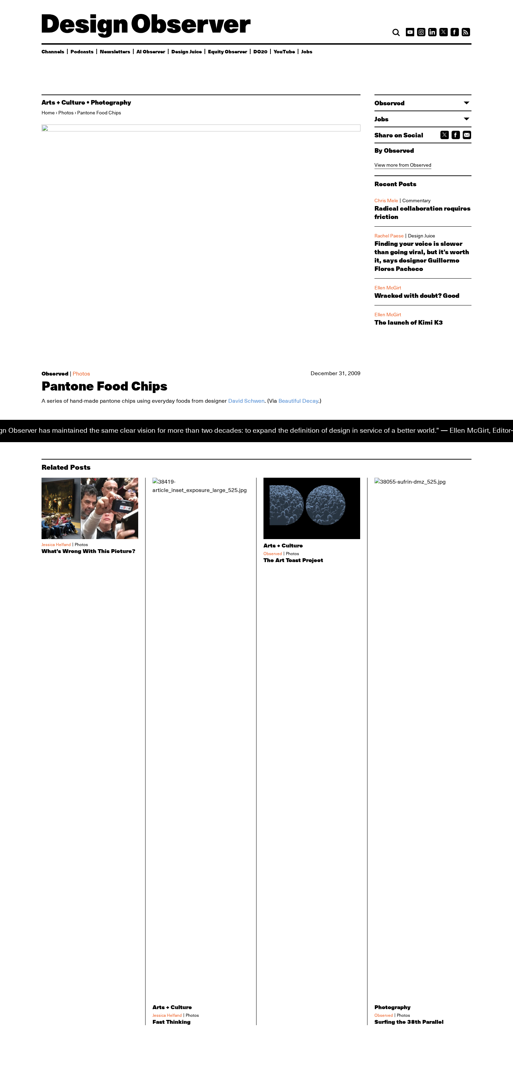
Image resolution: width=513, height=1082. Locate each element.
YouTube (284, 51)
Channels (53, 51)
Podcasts (82, 51)
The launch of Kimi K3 (408, 322)
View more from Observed (402, 165)
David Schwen (246, 401)
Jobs (306, 51)
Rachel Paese (389, 236)
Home (48, 112)
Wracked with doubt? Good (416, 295)
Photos (66, 112)
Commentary (416, 200)
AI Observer (150, 51)
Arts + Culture (63, 102)
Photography (111, 102)
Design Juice (186, 51)
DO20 (260, 51)
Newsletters (115, 51)
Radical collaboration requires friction (422, 212)
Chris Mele (386, 200)
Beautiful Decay (298, 401)
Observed (55, 373)
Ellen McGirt (387, 288)
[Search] (396, 32)
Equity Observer (227, 51)
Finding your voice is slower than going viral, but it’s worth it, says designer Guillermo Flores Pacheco (421, 256)
